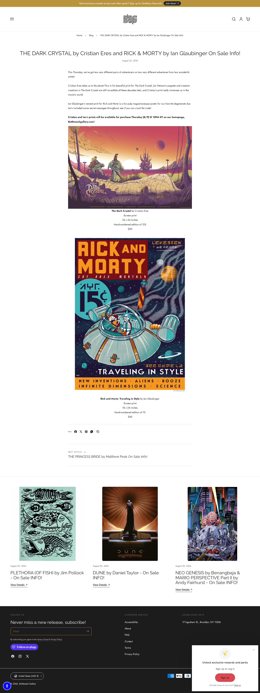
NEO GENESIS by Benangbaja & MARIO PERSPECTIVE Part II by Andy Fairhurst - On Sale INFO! (207, 577)
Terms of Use (43, 639)
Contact (129, 641)
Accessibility (131, 622)
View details (17, 584)
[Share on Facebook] (75, 431)
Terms (128, 647)
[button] (12, 19)
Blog (91, 35)
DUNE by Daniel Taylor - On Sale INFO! (126, 575)
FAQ (127, 635)
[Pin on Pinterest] (86, 431)
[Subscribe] (87, 631)
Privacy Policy (56, 639)
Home (79, 35)
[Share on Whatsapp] (91, 431)
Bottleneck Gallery (27, 683)
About (128, 628)
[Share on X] (81, 431)
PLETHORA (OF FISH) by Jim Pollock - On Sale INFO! (47, 575)
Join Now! (171, 3)
